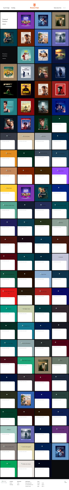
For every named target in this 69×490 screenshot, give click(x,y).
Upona (43, 484)
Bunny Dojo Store (28, 483)
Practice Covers (28, 486)
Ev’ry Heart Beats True (29, 484)
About (64, 7)
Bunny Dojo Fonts (57, 7)
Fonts (18, 483)
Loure (43, 483)
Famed (38, 483)
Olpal (38, 486)
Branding (13, 7)
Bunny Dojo (34, 8)
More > (43, 486)
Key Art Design (6, 7)
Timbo (38, 484)
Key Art (11, 483)
